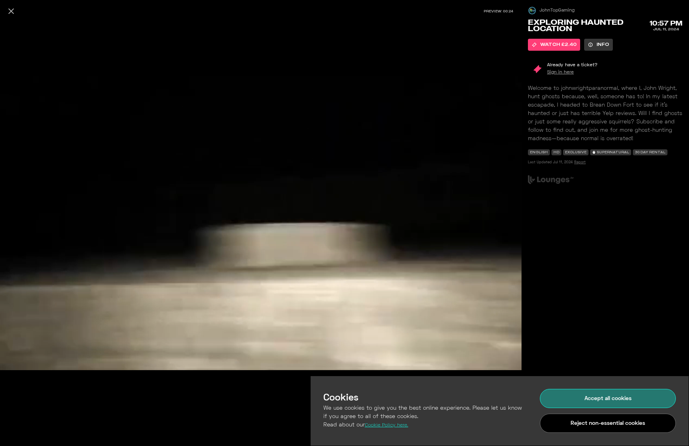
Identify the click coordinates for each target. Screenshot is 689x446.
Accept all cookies (608, 398)
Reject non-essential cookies (608, 423)
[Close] (11, 11)
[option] (554, 45)
